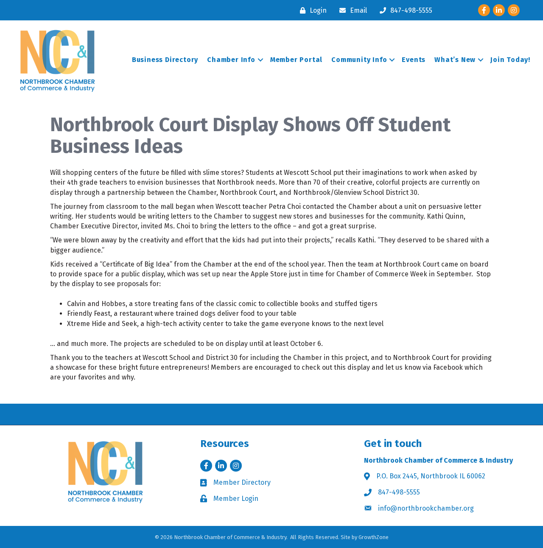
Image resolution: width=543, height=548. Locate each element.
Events (413, 60)
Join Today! (510, 60)
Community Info (359, 60)
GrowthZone (373, 537)
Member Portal (296, 60)
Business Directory (165, 60)
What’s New (455, 60)
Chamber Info (231, 60)
